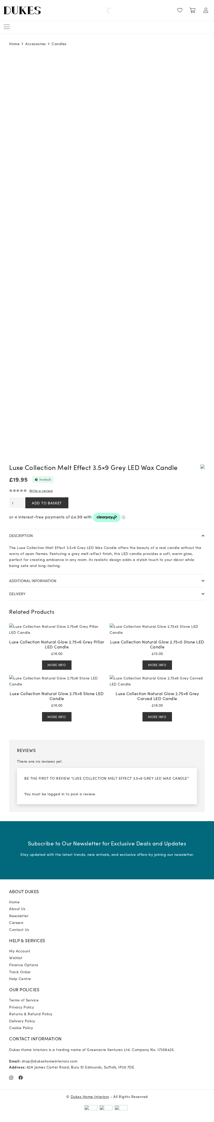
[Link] (181, 10)
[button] (202, 466)
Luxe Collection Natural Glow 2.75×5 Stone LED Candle (157, 644)
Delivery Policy (22, 1020)
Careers (16, 922)
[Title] (21, 1078)
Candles (59, 43)
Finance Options (23, 964)
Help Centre (20, 978)
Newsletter (18, 915)
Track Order (20, 971)
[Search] (105, 10)
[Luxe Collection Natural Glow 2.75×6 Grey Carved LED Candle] (157, 678)
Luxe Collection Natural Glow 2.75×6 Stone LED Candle (57, 695)
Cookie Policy (21, 1027)
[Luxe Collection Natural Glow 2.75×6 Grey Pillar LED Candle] (56, 626)
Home (14, 43)
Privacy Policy (21, 1007)
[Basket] (192, 10)
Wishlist (15, 957)
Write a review (41, 490)
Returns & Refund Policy (30, 1013)
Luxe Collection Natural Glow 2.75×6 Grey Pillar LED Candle (56, 644)
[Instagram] (11, 1078)
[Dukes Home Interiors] (22, 10)
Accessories (35, 43)
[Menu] (7, 26)
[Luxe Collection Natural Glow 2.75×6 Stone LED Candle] (56, 678)
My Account (19, 950)
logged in (56, 793)
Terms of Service (24, 999)
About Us (17, 908)
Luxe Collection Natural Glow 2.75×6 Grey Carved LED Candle (157, 695)
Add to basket (47, 502)
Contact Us (19, 929)
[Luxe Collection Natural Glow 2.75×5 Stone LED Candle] (157, 626)
